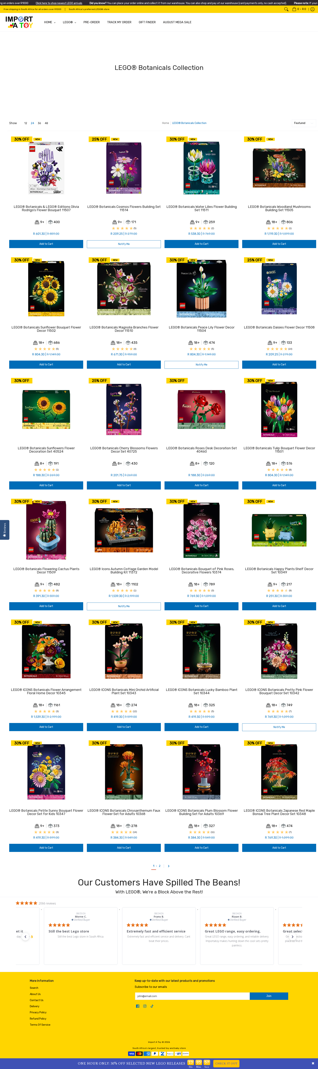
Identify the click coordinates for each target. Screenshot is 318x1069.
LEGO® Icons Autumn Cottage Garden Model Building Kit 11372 (124, 570)
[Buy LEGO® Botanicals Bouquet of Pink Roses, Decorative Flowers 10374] (202, 530)
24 (32, 123)
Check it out (226, 1063)
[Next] (169, 866)
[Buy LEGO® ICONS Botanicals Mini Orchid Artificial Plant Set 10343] (124, 651)
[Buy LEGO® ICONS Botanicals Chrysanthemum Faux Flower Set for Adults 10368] (124, 771)
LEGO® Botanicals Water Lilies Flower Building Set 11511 (201, 208)
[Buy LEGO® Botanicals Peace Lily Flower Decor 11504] (202, 288)
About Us (35, 994)
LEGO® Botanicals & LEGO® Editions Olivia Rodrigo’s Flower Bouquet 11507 (46, 208)
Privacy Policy (38, 1012)
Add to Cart (46, 243)
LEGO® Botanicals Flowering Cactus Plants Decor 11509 (46, 570)
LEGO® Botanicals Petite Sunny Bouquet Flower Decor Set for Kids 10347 (46, 812)
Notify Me (124, 244)
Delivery (34, 1006)
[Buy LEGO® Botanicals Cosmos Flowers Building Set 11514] (124, 168)
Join (268, 996)
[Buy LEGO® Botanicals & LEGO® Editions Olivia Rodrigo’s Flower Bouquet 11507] (46, 168)
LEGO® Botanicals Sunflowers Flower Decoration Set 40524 (46, 450)
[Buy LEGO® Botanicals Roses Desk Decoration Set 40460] (202, 409)
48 (46, 123)
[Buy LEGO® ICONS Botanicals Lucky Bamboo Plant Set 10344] (202, 651)
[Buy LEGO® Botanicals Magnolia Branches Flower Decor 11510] (124, 288)
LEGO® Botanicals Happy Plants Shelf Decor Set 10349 (279, 570)
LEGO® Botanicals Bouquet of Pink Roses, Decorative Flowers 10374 (201, 570)
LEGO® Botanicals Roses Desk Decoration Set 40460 (201, 450)
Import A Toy (154, 1042)
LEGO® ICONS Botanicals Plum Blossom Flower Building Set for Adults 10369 (201, 812)
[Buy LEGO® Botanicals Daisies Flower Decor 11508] (279, 288)
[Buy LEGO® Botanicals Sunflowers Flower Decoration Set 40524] (46, 409)
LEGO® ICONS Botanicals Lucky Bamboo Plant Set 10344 (201, 691)
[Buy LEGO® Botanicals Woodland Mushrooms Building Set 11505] (279, 168)
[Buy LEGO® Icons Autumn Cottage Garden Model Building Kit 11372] (124, 530)
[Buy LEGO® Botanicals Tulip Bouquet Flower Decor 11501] (279, 409)
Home (165, 123)
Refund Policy (38, 1018)
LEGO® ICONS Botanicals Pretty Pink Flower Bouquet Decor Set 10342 (279, 691)
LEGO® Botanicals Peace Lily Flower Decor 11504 (201, 329)
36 (39, 123)
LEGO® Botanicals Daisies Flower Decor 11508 (279, 327)
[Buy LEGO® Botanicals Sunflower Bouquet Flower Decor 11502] (46, 288)
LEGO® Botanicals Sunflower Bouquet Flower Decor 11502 (46, 329)
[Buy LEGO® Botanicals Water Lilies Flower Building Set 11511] (202, 168)
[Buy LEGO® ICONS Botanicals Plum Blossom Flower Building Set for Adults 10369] (202, 771)
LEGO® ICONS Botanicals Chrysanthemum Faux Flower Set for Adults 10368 (123, 812)
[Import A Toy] (19, 22)
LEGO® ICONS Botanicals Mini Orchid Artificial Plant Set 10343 (124, 691)
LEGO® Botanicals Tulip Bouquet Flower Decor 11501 (279, 450)
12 (25, 123)
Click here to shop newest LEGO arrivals (59, 3)
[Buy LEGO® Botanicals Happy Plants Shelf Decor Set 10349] (279, 530)
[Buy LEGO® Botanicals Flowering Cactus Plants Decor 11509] (46, 530)
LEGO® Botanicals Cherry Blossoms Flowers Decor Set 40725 (124, 450)
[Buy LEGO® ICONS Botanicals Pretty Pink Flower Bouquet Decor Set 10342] (279, 651)
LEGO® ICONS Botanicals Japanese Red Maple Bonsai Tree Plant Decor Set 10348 (279, 812)
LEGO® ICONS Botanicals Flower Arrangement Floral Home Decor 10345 (46, 691)
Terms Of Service (40, 1024)
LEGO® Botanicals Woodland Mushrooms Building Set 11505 (279, 208)
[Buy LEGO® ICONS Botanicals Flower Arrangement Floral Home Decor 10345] (46, 651)
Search (34, 988)
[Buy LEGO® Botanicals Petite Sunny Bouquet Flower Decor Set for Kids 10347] (46, 771)
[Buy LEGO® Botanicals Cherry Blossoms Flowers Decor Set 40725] (124, 409)
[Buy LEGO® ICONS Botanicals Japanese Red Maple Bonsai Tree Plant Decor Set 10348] (279, 771)
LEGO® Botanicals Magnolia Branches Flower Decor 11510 (123, 329)
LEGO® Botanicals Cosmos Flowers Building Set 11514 (124, 208)
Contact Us (36, 1000)
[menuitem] (299, 9)
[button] (25, 936)
